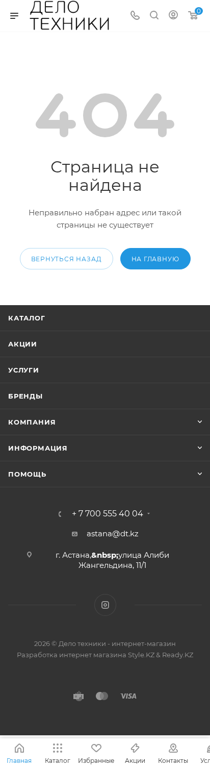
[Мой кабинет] (173, 16)
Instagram (105, 605)
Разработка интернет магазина (71, 655)
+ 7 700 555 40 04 (107, 514)
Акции (22, 344)
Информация (38, 448)
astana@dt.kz (113, 533)
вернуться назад (66, 259)
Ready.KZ (177, 655)
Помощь (27, 474)
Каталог (26, 318)
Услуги (23, 370)
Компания (32, 422)
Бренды (25, 396)
